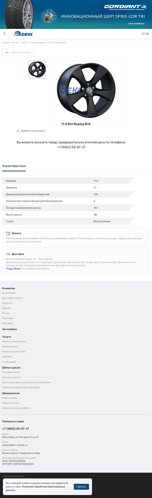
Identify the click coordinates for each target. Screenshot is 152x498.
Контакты (7, 323)
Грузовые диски (11, 372)
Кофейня (7, 356)
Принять (81, 486)
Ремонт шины (9, 397)
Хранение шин (10, 346)
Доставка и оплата (12, 297)
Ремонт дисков (10, 402)
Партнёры (7, 318)
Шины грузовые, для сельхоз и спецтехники (26, 382)
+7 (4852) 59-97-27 (71, 147)
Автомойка (9, 329)
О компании (9, 292)
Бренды (6, 308)
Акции (5, 313)
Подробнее (13, 268)
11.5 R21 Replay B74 (57, 42)
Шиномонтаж (11, 393)
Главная (6, 42)
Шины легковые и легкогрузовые (20, 387)
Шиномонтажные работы (16, 407)
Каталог (16, 42)
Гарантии (7, 302)
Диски (25, 42)
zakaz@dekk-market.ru (14, 444)
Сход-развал (9, 361)
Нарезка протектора (13, 351)
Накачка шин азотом (13, 341)
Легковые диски (38, 42)
